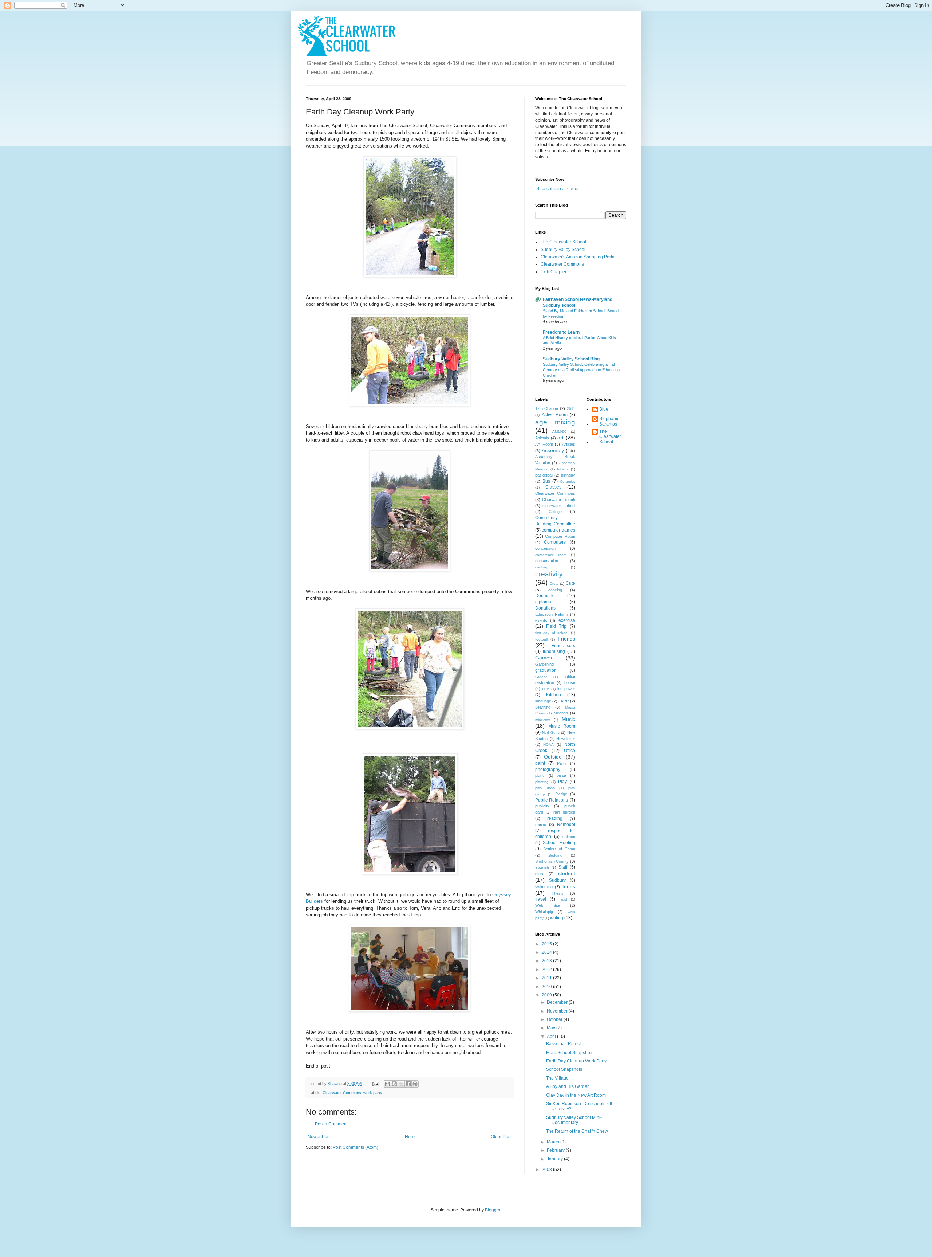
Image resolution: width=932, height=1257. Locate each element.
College (555, 511)
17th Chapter (553, 271)
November (558, 1011)
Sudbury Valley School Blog (571, 358)
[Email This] (387, 1084)
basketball (544, 475)
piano (540, 776)
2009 (547, 995)
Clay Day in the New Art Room (576, 1095)
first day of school (551, 633)
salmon (568, 836)
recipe (540, 824)
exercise (566, 620)
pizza (561, 775)
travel (540, 899)
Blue (603, 409)
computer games (558, 530)
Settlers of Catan (559, 849)
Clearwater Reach (558, 499)
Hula (546, 689)
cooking (541, 567)
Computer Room (560, 536)
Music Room (561, 726)
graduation (546, 670)
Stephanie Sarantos (609, 421)
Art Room (544, 444)
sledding (555, 855)
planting (542, 782)
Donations (545, 608)
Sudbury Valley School (563, 249)
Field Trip (556, 626)
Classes (553, 487)
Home (411, 1136)
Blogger (492, 1210)
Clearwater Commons (342, 1092)
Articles (568, 444)
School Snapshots (564, 1069)
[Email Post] (375, 1083)
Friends (566, 639)
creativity (549, 574)
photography (547, 769)
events (541, 620)
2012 (547, 969)
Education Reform (551, 614)
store (539, 874)
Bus (546, 481)
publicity (542, 806)
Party (561, 763)
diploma (543, 601)
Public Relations (551, 800)
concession (545, 548)
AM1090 (559, 432)
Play (562, 781)
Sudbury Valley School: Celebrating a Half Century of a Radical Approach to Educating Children (581, 369)
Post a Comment (331, 1124)
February (556, 1150)
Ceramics (567, 481)
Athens (563, 469)
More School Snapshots (569, 1052)
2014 (547, 952)
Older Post (501, 1136)
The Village (557, 1078)
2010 (547, 986)
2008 (547, 1169)
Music (568, 719)
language (543, 701)
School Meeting (559, 842)
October (555, 1019)
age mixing (555, 422)
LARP (563, 701)
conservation (546, 561)
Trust (563, 899)
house (569, 682)
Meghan (561, 713)
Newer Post (319, 1136)
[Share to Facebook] (408, 1084)
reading (554, 818)
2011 (571, 409)
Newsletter (565, 738)
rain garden (564, 812)
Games (543, 658)
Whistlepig (544, 911)
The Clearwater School (563, 241)
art (560, 437)
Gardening (544, 664)
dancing (555, 590)
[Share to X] (401, 1084)
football (541, 639)
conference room (550, 555)
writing (556, 917)
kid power (566, 688)
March (553, 1141)
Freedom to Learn (561, 332)
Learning (542, 707)
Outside (553, 757)
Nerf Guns (551, 733)
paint (540, 763)
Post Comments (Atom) (355, 1147)
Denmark (544, 595)
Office (569, 750)
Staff (562, 867)
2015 (547, 944)
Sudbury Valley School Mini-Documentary (574, 1120)
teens (568, 886)
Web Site (547, 905)
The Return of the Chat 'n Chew (577, 1131)
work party (372, 1092)
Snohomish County (552, 861)
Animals (542, 438)
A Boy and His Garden (568, 1086)
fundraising (554, 651)
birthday (568, 475)
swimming (544, 887)
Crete (554, 583)
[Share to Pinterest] (415, 1084)
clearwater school (558, 506)
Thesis (558, 893)
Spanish (542, 867)
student (566, 873)
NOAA (548, 745)
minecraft (542, 720)
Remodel (566, 824)
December (558, 1002)
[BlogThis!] (394, 1084)
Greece (541, 677)
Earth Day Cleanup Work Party (576, 1061)
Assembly (553, 450)
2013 (547, 960)
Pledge (561, 794)
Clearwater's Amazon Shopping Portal (578, 256)
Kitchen (553, 694)
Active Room (555, 414)
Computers (555, 542)
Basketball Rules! (563, 1043)
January (555, 1159)
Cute (570, 583)
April (552, 1036)
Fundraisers (563, 645)
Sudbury (557, 880)
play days (545, 788)
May (551, 1027)
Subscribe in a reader (557, 188)
